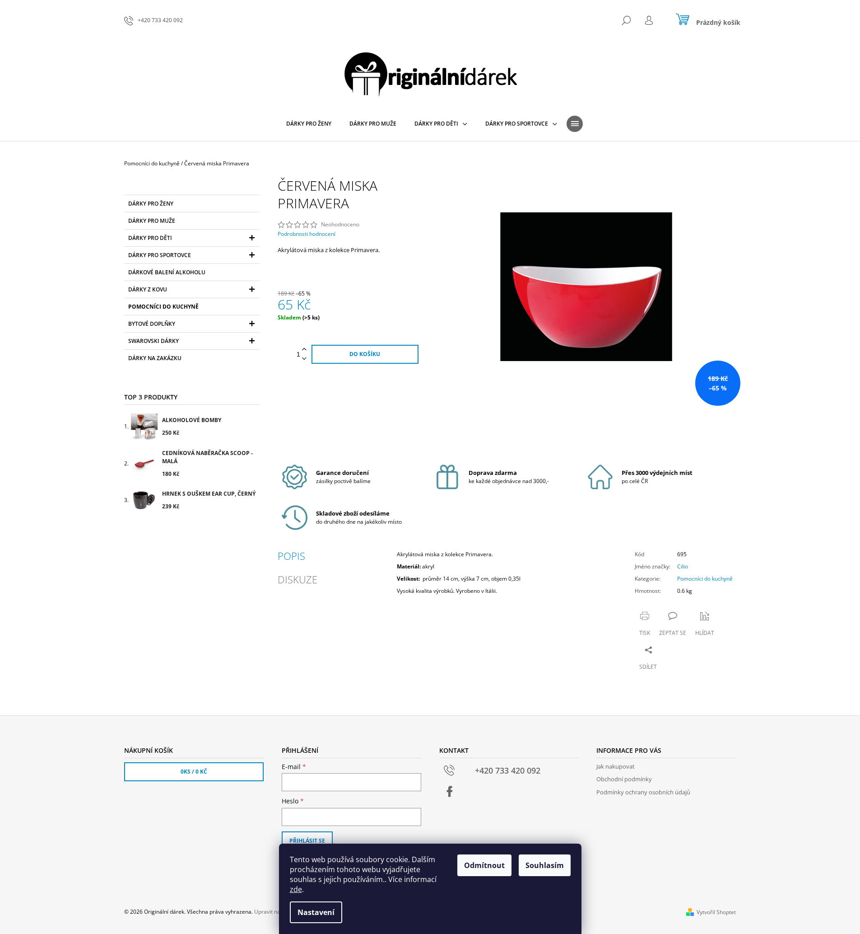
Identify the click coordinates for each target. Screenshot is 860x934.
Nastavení (316, 912)
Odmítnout (484, 865)
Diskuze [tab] (297, 579)
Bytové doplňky (151, 324)
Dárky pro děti (150, 238)
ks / (194, 771)
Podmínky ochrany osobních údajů (643, 792)
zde (296, 889)
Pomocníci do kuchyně (163, 306)
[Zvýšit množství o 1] (304, 349)
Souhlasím (544, 865)
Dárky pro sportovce (159, 255)
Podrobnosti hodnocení (306, 234)
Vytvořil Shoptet (716, 912)
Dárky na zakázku (154, 358)
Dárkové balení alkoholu (166, 272)
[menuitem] (308, 124)
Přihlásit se (307, 841)
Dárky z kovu (147, 289)
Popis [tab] (291, 555)
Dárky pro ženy (150, 203)
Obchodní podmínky (624, 779)
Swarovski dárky (153, 341)
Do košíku (364, 354)
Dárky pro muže (151, 221)
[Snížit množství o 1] (304, 359)
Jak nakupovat (615, 766)
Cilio (682, 566)
